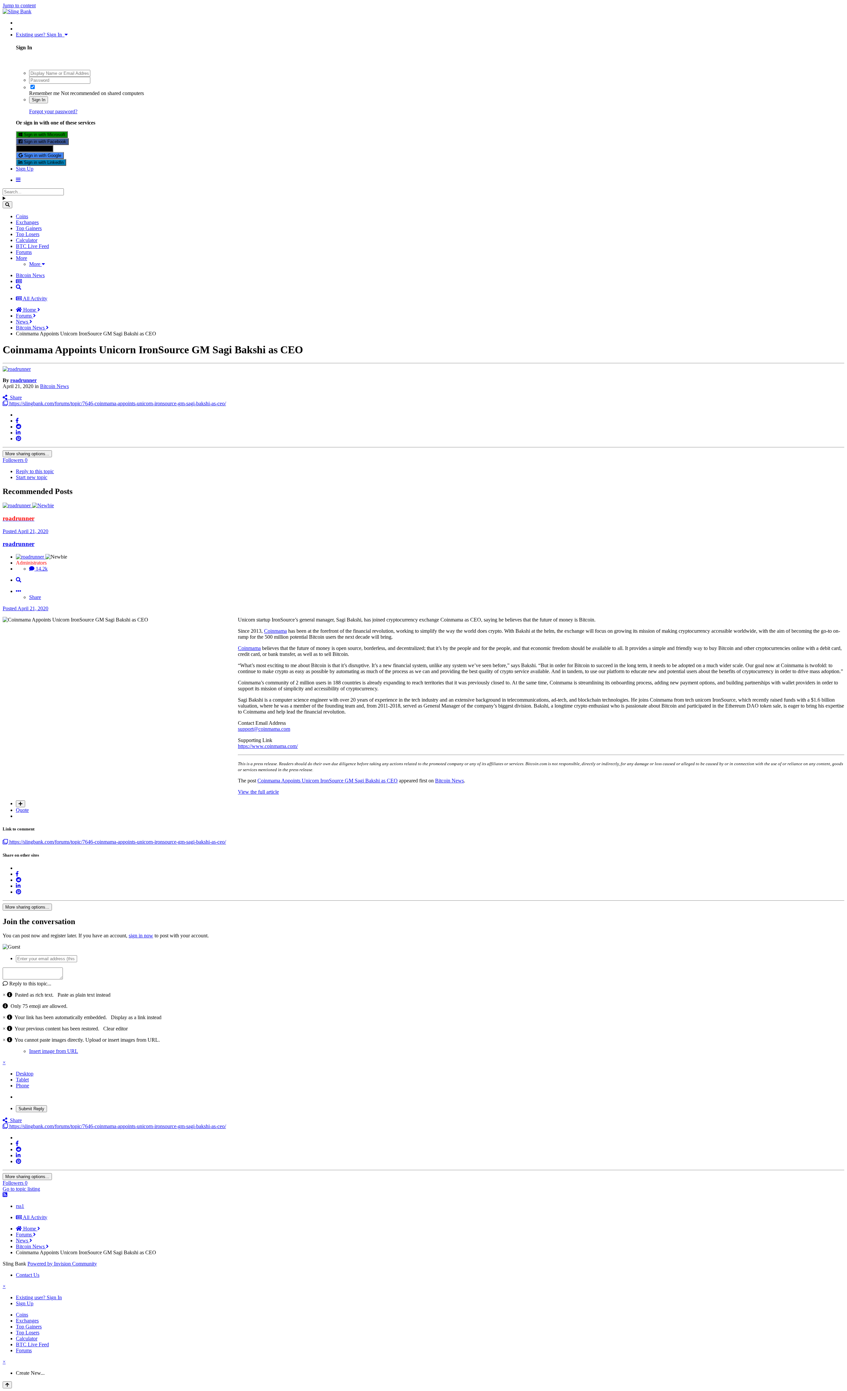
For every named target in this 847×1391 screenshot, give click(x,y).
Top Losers (27, 234)
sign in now (141, 935)
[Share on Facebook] (17, 420)
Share (14, 397)
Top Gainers (29, 228)
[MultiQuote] (20, 803)
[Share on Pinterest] (18, 438)
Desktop (24, 1073)
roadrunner (23, 380)
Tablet (22, 1079)
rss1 (20, 1206)
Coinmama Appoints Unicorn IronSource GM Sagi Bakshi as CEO (327, 780)
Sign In (38, 99)
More (21, 258)
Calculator (26, 240)
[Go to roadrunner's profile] (17, 369)
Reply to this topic (35, 471)
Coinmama (275, 631)
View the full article (258, 792)
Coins (22, 216)
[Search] (7, 204)
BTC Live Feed (32, 246)
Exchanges (27, 222)
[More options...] (18, 591)
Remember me (44, 93)
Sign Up (24, 169)
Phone (22, 1085)
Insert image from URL (53, 1051)
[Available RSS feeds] (5, 1195)
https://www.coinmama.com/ (268, 746)
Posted (25, 531)
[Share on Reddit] (18, 426)
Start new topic (31, 477)
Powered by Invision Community (62, 1264)
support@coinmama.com (264, 729)
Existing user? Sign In (40, 34)
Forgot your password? (53, 111)
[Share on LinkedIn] (18, 432)
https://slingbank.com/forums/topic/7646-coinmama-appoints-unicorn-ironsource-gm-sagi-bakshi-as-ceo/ (117, 403)
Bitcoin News (54, 386)
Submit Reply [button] (31, 1108)
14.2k (41, 568)
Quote (22, 810)
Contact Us (27, 1275)
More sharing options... (27, 453)
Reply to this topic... (29, 983)
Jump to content (19, 5)
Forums (24, 252)
